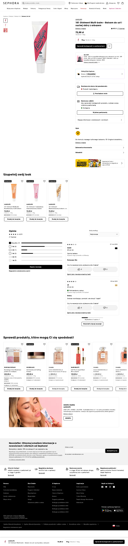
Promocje (22, 517)
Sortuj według (93, 230)
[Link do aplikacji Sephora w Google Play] (107, 510)
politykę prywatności (38, 457)
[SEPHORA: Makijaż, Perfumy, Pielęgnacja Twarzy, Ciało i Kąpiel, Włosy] (11, 3)
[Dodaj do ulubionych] (22, 181)
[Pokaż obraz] (5, 20)
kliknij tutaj (21, 515)
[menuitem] (75, 3)
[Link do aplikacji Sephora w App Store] (118, 510)
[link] (35, 267)
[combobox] (104, 234)
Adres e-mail (69, 447)
